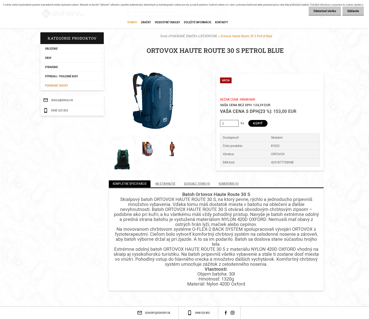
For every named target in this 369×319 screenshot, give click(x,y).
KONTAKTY (221, 22)
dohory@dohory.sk (62, 100)
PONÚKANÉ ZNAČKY (183, 36)
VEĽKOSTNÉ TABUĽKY (167, 22)
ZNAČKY (146, 22)
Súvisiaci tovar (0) (197, 184)
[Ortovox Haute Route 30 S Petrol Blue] (154, 68)
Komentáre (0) (229, 184)
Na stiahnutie (165, 184)
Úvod (163, 36)
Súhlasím (353, 11)
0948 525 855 (59, 110)
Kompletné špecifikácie (130, 184)
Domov (132, 22)
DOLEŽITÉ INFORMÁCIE (197, 22)
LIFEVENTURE (208, 36)
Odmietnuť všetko (324, 11)
